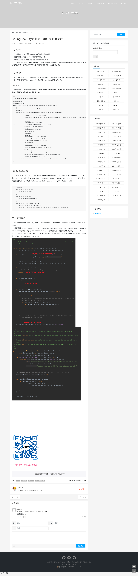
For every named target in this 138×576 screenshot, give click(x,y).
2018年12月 (115, 153)
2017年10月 (100, 183)
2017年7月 (115, 187)
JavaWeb (23, 480)
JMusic (81, 3)
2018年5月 (115, 166)
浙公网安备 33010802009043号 (70, 567)
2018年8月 (115, 162)
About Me (112, 3)
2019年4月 (115, 145)
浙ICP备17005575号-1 (69, 564)
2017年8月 (100, 187)
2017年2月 (100, 200)
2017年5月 (115, 191)
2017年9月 (115, 183)
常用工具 (100, 3)
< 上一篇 (15, 497)
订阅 (95, 57)
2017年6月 (100, 191)
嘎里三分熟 (16, 3)
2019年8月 (100, 140)
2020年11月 (100, 124)
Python (115, 84)
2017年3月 (115, 195)
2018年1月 (115, 174)
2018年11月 (99, 157)
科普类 (115, 105)
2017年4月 (100, 195)
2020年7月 (115, 124)
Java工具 (115, 80)
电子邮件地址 (97, 48)
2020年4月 (99, 128)
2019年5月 (100, 145)
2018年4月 (100, 170)
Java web (18, 32)
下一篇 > (83, 497)
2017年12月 (99, 178)
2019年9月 (115, 136)
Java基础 (99, 80)
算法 (100, 109)
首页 (72, 3)
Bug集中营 (115, 71)
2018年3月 (115, 170)
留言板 (123, 3)
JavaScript (115, 75)
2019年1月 (100, 153)
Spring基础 (25, 32)
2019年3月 (100, 149)
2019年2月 (115, 149)
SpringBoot (99, 88)
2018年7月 (100, 166)
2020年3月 (115, 128)
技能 (115, 101)
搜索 (121, 34)
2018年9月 (100, 162)
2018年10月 (115, 157)
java (18, 480)
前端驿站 (98, 214)
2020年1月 (100, 132)
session (31, 480)
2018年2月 (100, 174)
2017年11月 (115, 178)
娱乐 (115, 92)
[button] (81, 489)
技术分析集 (100, 101)
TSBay (91, 3)
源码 (100, 105)
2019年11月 (115, 132)
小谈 (100, 97)
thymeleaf (100, 92)
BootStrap (100, 71)
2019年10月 (100, 136)
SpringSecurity (39, 480)
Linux (99, 84)
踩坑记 (115, 109)
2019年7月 (115, 140)
